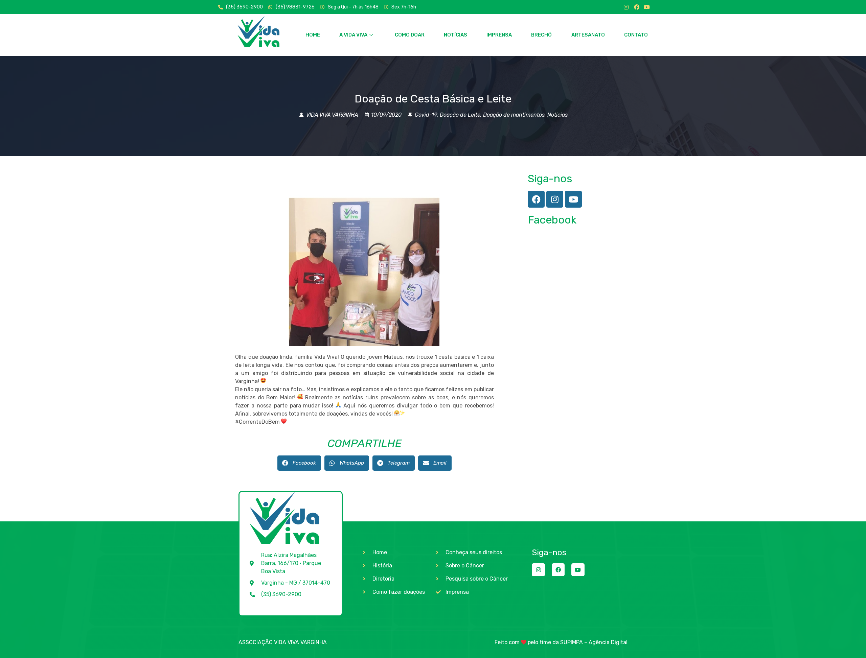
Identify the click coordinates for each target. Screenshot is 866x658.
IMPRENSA (499, 35)
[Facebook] (636, 7)
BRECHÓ (541, 35)
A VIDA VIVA (353, 35)
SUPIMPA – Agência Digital (594, 642)
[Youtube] (646, 7)
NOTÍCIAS (455, 35)
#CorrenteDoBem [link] (257, 422)
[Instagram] (626, 7)
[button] (299, 463)
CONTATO (636, 35)
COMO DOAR (410, 35)
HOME (312, 35)
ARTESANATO (588, 35)
